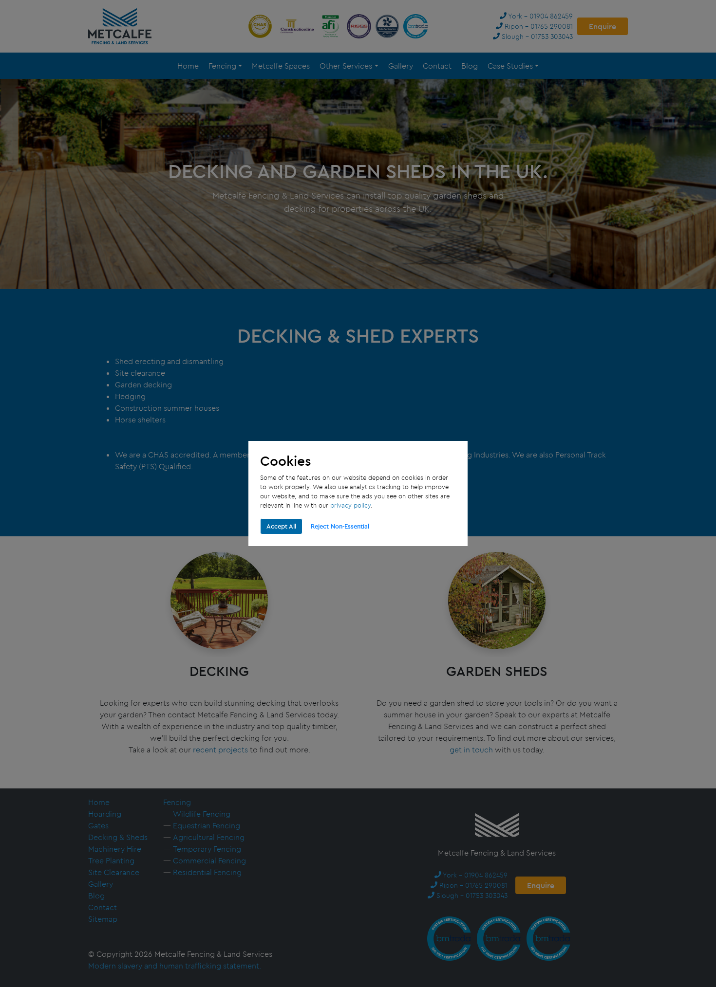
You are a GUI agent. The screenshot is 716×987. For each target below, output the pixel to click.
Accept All (281, 526)
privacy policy (350, 505)
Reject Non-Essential (340, 526)
